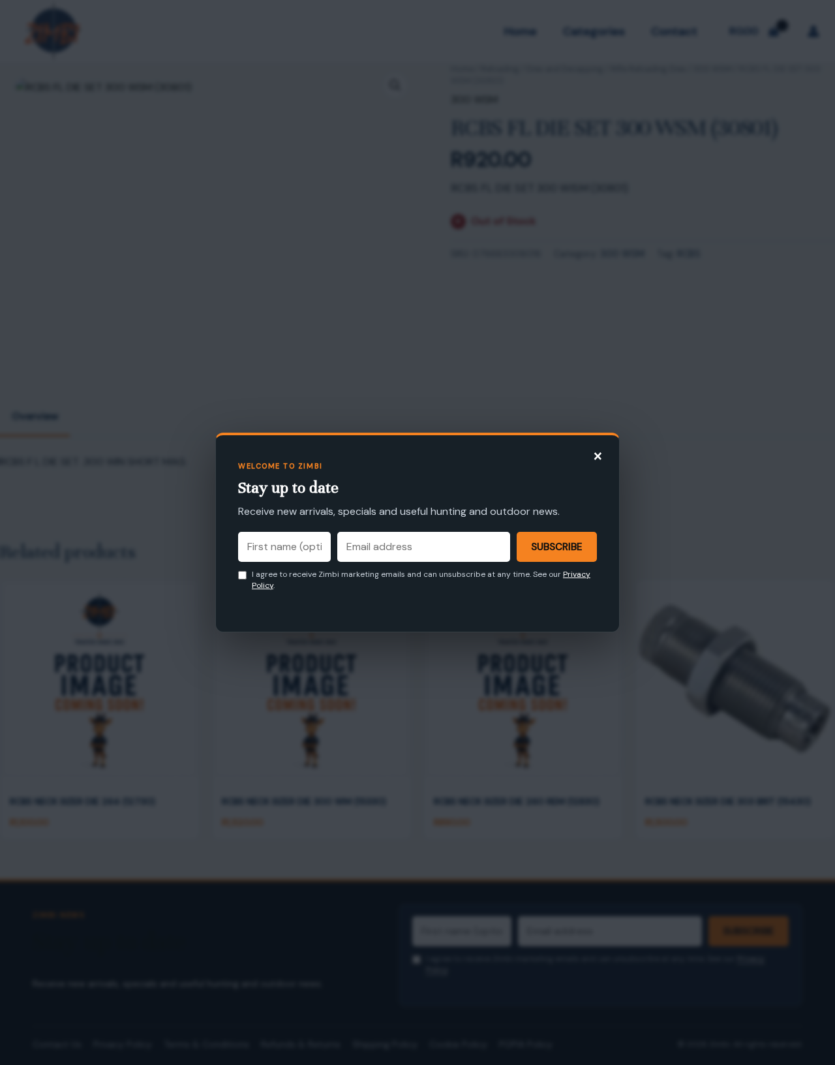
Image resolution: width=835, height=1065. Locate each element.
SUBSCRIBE (557, 546)
